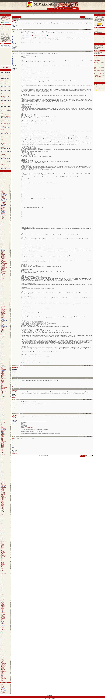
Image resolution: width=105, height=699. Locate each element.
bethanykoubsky (80, 29)
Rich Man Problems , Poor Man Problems (5, 123)
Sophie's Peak (3, 93)
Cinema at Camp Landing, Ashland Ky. (4, 147)
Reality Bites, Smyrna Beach (5, 99)
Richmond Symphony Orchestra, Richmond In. (5, 109)
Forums (47, 12)
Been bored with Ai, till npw (5, 96)
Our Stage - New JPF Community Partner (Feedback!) (99, 73)
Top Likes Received (4, 682)
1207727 (92, 436)
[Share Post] (89, 18)
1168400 (92, 18)
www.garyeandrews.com (46, 42)
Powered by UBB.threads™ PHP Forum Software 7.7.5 (52, 698)
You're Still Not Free (3, 126)
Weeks (2, 113)
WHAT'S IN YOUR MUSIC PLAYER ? (97, 60)
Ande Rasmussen (80, 51)
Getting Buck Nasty (3, 80)
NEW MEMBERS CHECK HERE (96, 63)
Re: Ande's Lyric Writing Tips (18, 18)
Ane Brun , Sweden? (4, 132)
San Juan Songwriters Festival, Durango (5, 89)
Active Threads (55, 12)
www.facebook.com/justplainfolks (28, 427)
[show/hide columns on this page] (104, 12)
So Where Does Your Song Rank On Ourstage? (98, 57)
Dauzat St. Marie (3, 154)
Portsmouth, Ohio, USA (15, 49)
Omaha (13, 27)
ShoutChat (2, 43)
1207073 (92, 399)
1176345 (92, 378)
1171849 (92, 365)
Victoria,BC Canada (14, 453)
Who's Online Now (3, 14)
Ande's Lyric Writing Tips (97, 78)
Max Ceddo (2, 129)
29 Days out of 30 (3, 103)
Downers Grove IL (14, 386)
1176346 (92, 388)
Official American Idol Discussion (97, 70)
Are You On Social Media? (97, 68)
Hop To (39, 455)
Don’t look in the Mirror (4, 77)
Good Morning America (4, 75)
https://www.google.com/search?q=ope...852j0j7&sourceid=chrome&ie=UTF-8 (35, 35)
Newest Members (97, 27)
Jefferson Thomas (3, 105)
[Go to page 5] (85, 17)
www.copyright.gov (24, 109)
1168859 (92, 51)
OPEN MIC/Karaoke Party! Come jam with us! (98, 65)
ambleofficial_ (3, 85)
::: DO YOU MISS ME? (4, 71)
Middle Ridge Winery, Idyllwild (5, 116)
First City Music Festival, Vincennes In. (4, 143)
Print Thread (14, 16)
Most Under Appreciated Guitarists (97, 76)
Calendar (50, 12)
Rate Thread (18, 16)
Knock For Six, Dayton (4, 167)
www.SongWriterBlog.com (33, 56)
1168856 (92, 29)
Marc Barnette (81, 18)
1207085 (92, 413)
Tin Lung (2, 139)
